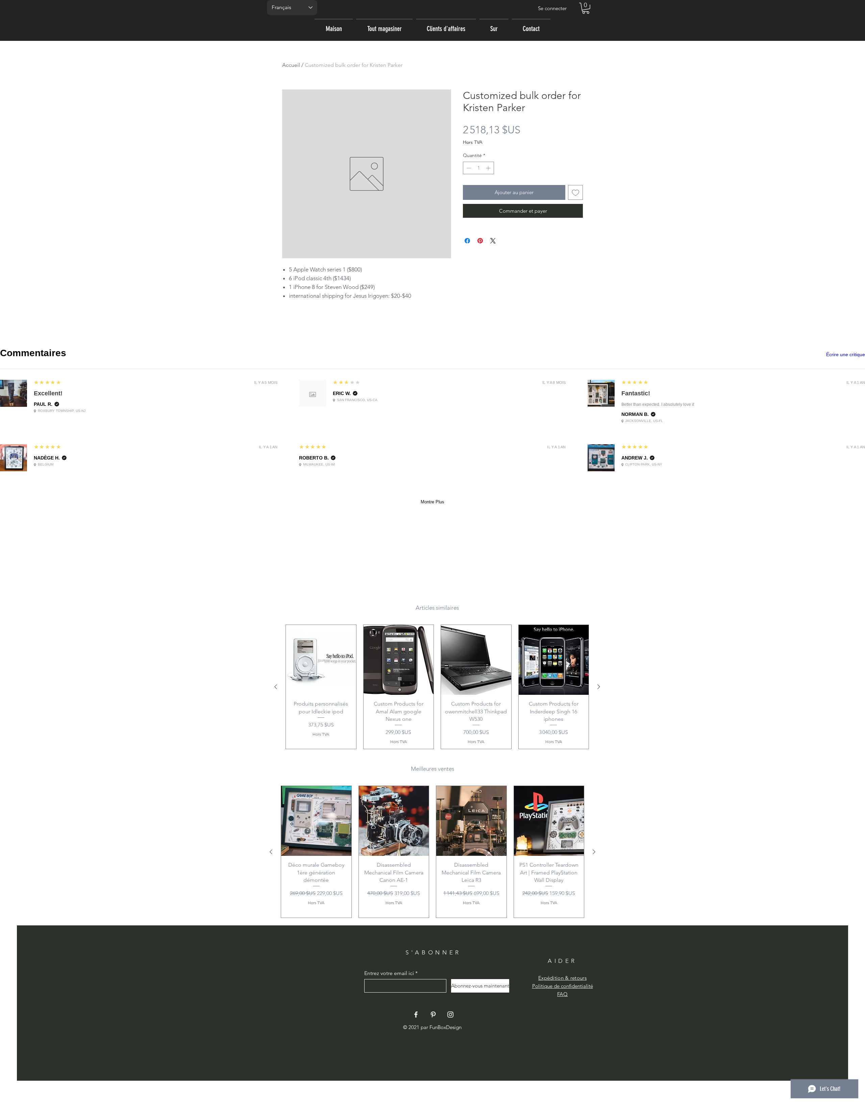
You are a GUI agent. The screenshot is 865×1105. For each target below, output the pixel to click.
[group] (437, 686)
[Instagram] (450, 1014)
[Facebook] (416, 1014)
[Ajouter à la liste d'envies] (575, 192)
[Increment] (489, 168)
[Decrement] (468, 168)
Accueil (291, 65)
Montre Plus (432, 501)
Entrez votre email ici (389, 973)
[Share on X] (493, 241)
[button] (585, 8)
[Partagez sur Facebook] (467, 241)
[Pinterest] (433, 1014)
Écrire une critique (845, 354)
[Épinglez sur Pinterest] (480, 241)
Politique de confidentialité (562, 986)
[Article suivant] (599, 687)
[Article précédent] (276, 687)
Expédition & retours (562, 978)
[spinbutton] (478, 168)
